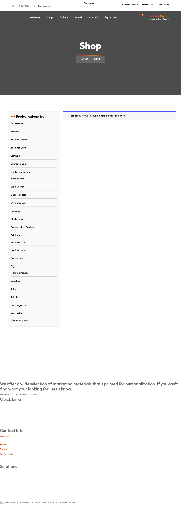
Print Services (18, 250)
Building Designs (19, 139)
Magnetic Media (19, 319)
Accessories (17, 123)
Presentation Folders (22, 227)
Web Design (17, 186)
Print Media (17, 235)
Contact (93, 17)
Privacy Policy (15, 420)
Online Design (18, 202)
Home (84, 59)
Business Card (18, 147)
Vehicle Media (18, 313)
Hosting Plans (18, 178)
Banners (15, 131)
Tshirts (14, 297)
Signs (13, 266)
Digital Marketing (20, 171)
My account (111, 17)
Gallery (64, 17)
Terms (11, 415)
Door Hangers (18, 194)
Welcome (35, 17)
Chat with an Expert (160, 19)
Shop (50, 17)
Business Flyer (18, 241)
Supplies (15, 280)
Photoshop (17, 219)
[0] (142, 17)
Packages (16, 210)
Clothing (15, 155)
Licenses (12, 493)
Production (17, 258)
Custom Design (19, 163)
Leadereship (14, 409)
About (78, 17)
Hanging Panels (19, 272)
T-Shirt (15, 289)
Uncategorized (19, 305)
